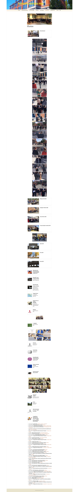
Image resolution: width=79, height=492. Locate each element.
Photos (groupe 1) (46, 426)
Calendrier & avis (52, 10)
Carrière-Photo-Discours (44, 432)
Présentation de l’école (25, 10)
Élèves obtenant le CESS (43, 433)
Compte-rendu (49, 430)
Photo (48, 433)
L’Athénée (37, 10)
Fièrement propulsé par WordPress (39, 490)
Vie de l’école (47, 10)
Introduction (45, 447)
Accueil (19, 10)
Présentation (32, 429)
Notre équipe (42, 10)
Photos (44, 424)
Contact (57, 10)
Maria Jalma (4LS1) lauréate (47, 425)
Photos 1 (42, 423)
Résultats (39, 423)
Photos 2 (45, 423)
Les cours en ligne (31, 10)
